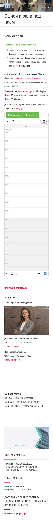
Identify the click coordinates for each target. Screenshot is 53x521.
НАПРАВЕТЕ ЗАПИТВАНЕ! (16, 288)
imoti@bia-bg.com (12, 346)
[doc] (18, 108)
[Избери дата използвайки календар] (13, 121)
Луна (6, 95)
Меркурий (29, 91)
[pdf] (23, 108)
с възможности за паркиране (30, 78)
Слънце (22, 95)
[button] (39, 274)
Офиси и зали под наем (22, 19)
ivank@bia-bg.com (12, 360)
